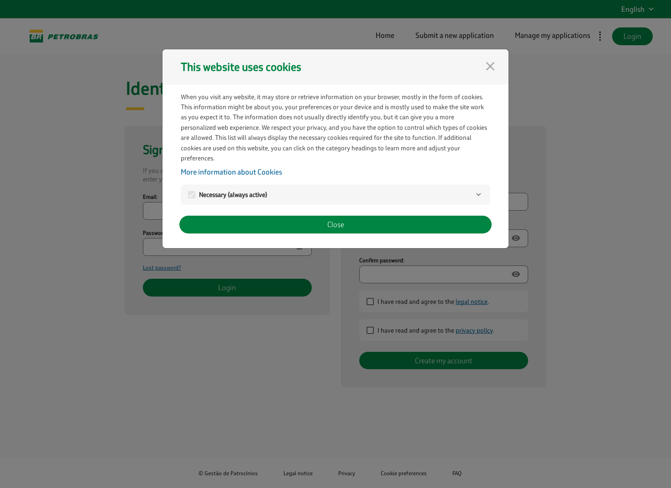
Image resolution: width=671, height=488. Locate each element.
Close (335, 224)
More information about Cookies (231, 171)
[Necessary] (478, 194)
